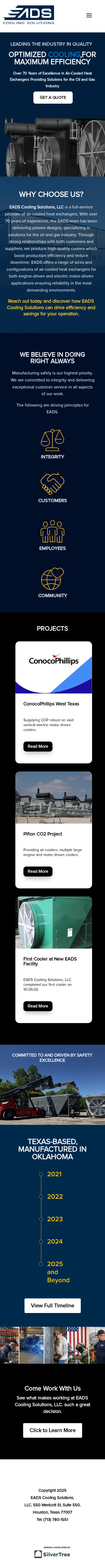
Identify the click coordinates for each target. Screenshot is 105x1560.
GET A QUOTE (53, 97)
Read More (38, 746)
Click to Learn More (53, 1430)
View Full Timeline (52, 1305)
